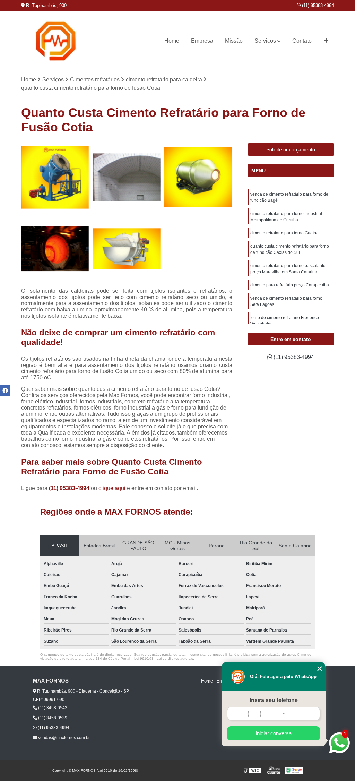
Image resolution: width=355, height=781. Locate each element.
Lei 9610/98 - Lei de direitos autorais (163, 658)
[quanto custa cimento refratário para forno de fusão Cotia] (55, 177)
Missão (234, 41)
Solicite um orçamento (290, 149)
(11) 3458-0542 (52, 707)
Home (171, 41)
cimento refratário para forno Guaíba (284, 233)
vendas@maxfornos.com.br (63, 737)
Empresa (202, 41)
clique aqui (111, 488)
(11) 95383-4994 (317, 5)
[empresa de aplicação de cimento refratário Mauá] (127, 177)
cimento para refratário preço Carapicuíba (289, 285)
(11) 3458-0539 (52, 717)
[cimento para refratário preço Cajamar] (55, 249)
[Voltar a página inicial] (55, 40)
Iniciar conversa (274, 733)
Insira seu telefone (274, 700)
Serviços (265, 41)
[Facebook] (5, 390)
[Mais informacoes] (326, 41)
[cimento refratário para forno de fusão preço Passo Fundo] (127, 249)
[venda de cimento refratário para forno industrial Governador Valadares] (198, 177)
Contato (302, 41)
